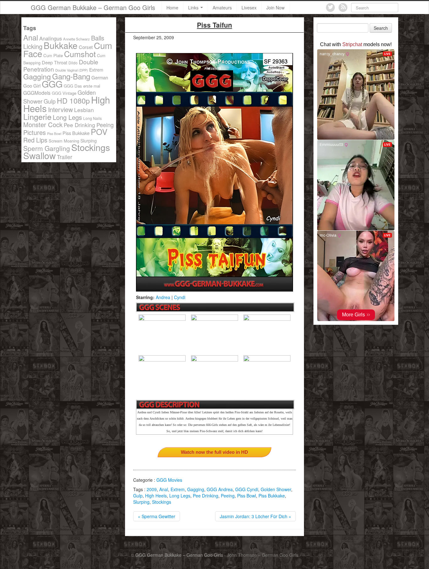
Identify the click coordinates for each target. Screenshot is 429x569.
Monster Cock (42, 124)
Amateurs (222, 7)
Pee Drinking (205, 495)
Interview (60, 109)
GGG (52, 83)
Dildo (73, 62)
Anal (163, 489)
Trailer (64, 157)
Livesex (249, 7)
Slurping (141, 502)
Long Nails (92, 118)
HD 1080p (73, 100)
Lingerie (37, 116)
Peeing (228, 495)
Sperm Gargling (46, 148)
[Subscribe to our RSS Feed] (343, 7)
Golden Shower (276, 489)
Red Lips (35, 139)
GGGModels (37, 92)
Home (172, 7)
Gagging (195, 489)
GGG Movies (169, 480)
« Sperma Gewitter (156, 516)
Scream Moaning (64, 141)
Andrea (163, 297)
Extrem (178, 489)
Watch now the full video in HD (214, 452)
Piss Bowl (246, 495)
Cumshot (80, 53)
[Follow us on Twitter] (330, 7)
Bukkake (61, 45)
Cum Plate (53, 55)
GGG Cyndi (246, 489)
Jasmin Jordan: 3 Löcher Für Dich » (255, 516)
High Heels (156, 495)
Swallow (39, 155)
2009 (152, 489)
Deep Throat (54, 62)
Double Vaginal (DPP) (71, 69)
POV (99, 131)
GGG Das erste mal (82, 86)
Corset (86, 47)
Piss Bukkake (271, 495)
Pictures (34, 132)
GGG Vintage (64, 93)
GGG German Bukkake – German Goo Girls (93, 7)
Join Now (275, 7)
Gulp (138, 495)
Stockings (161, 502)
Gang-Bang (71, 76)
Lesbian (84, 110)
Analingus (50, 38)
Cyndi (179, 297)
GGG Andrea (220, 489)
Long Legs (179, 495)
